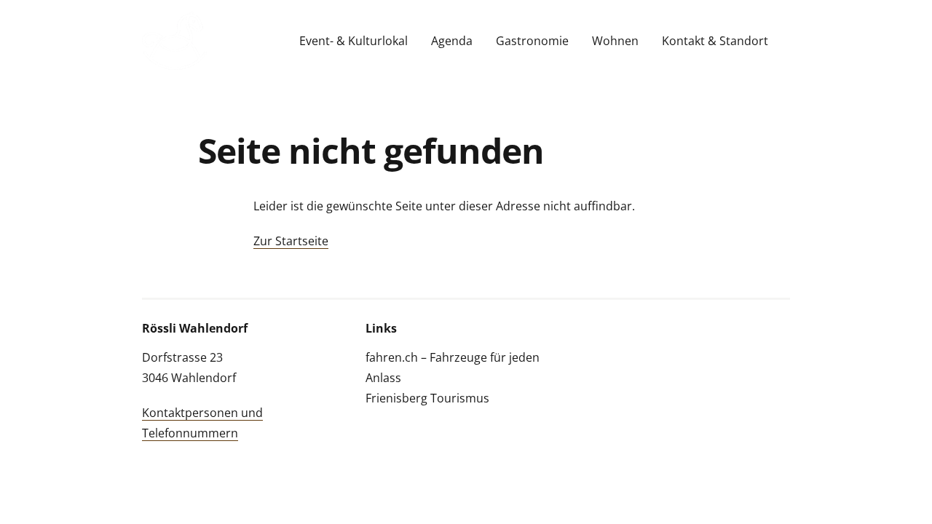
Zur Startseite (290, 241)
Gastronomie (532, 41)
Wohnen (615, 41)
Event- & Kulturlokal (353, 41)
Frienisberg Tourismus (427, 398)
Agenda (452, 41)
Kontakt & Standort (715, 41)
